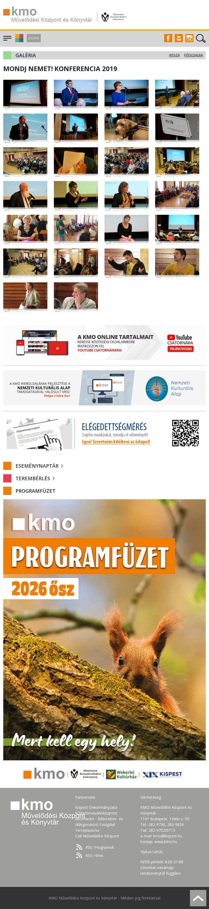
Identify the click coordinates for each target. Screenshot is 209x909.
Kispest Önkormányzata (96, 807)
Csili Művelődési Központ (97, 835)
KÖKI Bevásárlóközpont (96, 813)
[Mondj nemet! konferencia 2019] (25, 94)
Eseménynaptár (38, 466)
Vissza (174, 55)
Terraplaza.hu (87, 830)
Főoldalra (193, 55)
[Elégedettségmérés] (104, 433)
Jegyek (34, 38)
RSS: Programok (99, 847)
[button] (18, 40)
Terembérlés (33, 478)
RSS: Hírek (94, 855)
